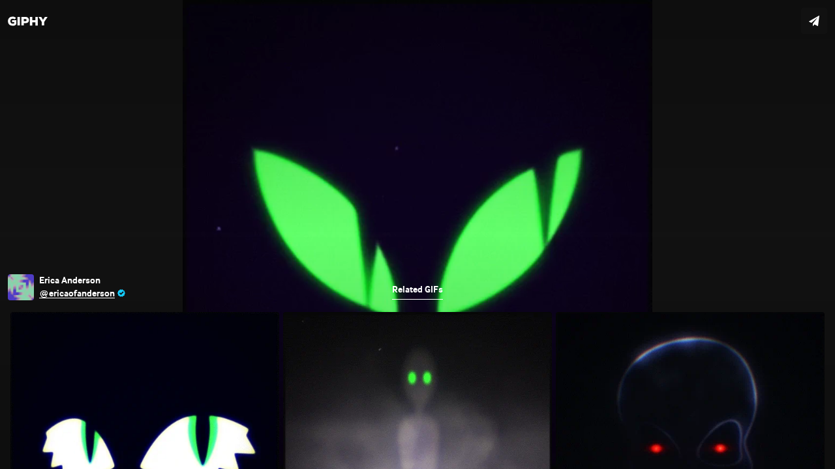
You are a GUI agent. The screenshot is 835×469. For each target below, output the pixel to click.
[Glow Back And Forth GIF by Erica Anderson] (417, 234)
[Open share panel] (814, 21)
